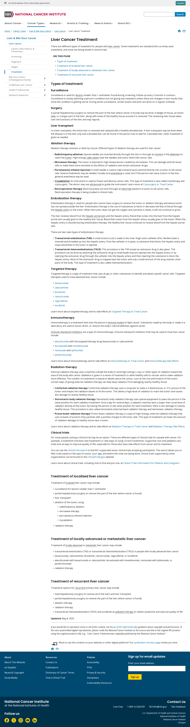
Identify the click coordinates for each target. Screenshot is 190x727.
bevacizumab (61, 283)
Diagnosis (16, 61)
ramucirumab (62, 296)
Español (180, 3)
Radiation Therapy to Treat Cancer (130, 426)
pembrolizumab (63, 354)
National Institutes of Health (173, 716)
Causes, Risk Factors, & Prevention (22, 50)
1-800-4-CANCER (136, 706)
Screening (16, 56)
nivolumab (60, 350)
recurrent (80, 587)
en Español (10, 667)
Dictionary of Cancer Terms (60, 672)
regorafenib (61, 300)
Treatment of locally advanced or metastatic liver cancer (86, 70)
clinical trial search (77, 450)
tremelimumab (80, 345)
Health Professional (19, 89)
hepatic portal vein (95, 215)
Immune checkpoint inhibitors (66, 332)
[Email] (184, 31)
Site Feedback (178, 706)
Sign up (135, 676)
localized (70, 482)
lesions (79, 95)
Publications (52, 667)
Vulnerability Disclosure (99, 682)
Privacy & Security (96, 672)
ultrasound (95, 184)
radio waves (93, 157)
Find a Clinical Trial (55, 677)
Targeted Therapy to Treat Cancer (129, 311)
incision (159, 154)
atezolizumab (62, 341)
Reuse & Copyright (14, 672)
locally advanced (74, 545)
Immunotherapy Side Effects (164, 360)
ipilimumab (77, 350)
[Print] (179, 31)
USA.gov (182, 722)
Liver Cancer (15, 43)
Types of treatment (67, 61)
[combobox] (159, 14)
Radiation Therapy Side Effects (169, 426)
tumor (68, 157)
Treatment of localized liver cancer (75, 65)
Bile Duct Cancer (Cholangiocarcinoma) (20, 78)
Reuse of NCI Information (122, 626)
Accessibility (93, 662)
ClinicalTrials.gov (96, 456)
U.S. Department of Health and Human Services (164, 713)
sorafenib (60, 305)
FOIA (89, 667)
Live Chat (118, 706)
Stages (14, 66)
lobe (53, 116)
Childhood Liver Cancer (20, 84)
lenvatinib (60, 292)
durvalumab (61, 345)
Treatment (16, 71)
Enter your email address (141, 663)
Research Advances (19, 95)
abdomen (175, 154)
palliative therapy (124, 611)
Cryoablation (62, 181)
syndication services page (147, 642)
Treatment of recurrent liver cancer (75, 74)
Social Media (10, 677)
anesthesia (116, 173)
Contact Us (51, 662)
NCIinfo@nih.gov (158, 706)
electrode (126, 188)
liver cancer (114, 46)
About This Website (14, 662)
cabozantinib (61, 287)
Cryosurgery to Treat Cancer (158, 184)
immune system (116, 322)
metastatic (91, 545)
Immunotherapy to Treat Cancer (127, 360)
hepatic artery (62, 209)
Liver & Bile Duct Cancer (21, 38)
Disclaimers (93, 677)
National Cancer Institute (174, 719)
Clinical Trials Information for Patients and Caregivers (151, 463)
